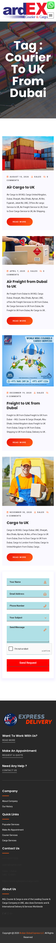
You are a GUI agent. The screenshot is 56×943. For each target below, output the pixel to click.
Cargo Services (9, 840)
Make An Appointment (13, 830)
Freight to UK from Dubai (23, 405)
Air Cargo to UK (21, 187)
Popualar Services (10, 824)
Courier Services (10, 835)
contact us (9, 770)
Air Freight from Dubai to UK (27, 284)
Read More (8, 740)
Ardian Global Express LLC (32, 933)
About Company (10, 801)
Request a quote (12, 755)
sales (37, 177)
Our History (7, 806)
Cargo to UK (18, 522)
